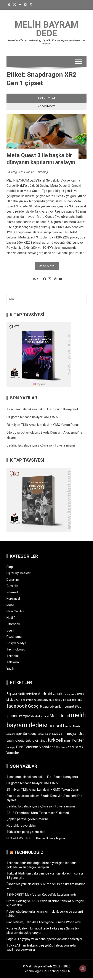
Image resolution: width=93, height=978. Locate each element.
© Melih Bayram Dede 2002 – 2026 (46, 966)
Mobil (10, 605)
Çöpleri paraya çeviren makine (27, 819)
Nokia (76, 726)
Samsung (30, 734)
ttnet (43, 741)
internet (68, 706)
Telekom (12, 662)
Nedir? (11, 618)
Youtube (12, 753)
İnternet (12, 592)
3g (8, 693)
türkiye (10, 747)
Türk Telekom (26, 747)
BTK (63, 699)
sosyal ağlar (44, 734)
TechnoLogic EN (59, 971)
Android (45, 693)
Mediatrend (60, 715)
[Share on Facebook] (44, 279)
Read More (46, 266)
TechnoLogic (15, 649)
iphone (12, 715)
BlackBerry (42, 700)
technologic (15, 740)
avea (81, 693)
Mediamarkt (42, 716)
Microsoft (53, 725)
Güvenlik (12, 586)
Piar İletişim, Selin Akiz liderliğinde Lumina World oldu (43, 922)
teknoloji (32, 740)
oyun (19, 733)
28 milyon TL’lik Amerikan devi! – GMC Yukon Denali (42, 425)
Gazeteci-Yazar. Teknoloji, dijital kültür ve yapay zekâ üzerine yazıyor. (46, 42)
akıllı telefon (27, 694)
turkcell (55, 740)
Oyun (10, 630)
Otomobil (13, 624)
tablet (81, 733)
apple (58, 693)
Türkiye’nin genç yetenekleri (25, 832)
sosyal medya (64, 733)
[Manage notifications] (82, 968)
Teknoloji (42, 172)
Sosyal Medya (16, 643)
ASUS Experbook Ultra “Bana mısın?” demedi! (38, 813)
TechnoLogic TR (34, 971)
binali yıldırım (28, 700)
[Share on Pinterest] (55, 279)
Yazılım (11, 669)
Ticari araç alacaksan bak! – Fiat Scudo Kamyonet (42, 409)
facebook (16, 706)
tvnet (67, 740)
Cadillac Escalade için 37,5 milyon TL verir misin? (40, 445)
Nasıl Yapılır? (26, 172)
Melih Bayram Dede (47, 29)
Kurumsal (13, 598)
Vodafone (47, 747)
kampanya (26, 716)
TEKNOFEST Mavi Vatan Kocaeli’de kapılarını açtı (41, 894)
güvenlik (55, 706)
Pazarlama (14, 637)
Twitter (77, 740)
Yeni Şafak (75, 747)
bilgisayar (13, 699)
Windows (61, 747)
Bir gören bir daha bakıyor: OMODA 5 (32, 417)
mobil (68, 726)
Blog (14, 172)
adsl (14, 694)
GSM (46, 706)
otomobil (10, 734)
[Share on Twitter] (50, 278)
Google (35, 706)
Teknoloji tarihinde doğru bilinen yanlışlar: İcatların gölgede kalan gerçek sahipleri (41, 865)
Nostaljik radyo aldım (21, 826)
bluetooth (54, 699)
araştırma (70, 694)
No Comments (47, 106)
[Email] (60, 279)
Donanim (12, 579)
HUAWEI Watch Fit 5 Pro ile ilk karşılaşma (35, 838)
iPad (78, 706)
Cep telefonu (74, 699)
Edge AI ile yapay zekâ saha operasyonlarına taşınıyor (44, 939)
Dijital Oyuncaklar (18, 573)
